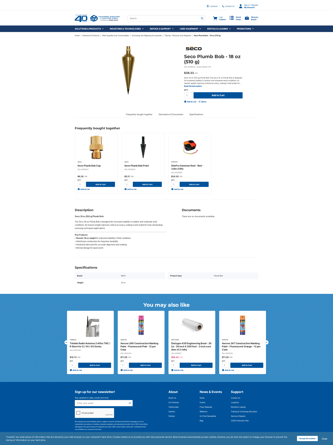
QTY (186, 90)
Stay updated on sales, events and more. (92, 398)
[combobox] (166, 18)
